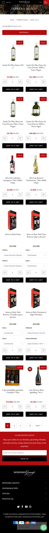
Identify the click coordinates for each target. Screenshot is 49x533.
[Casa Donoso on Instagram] (30, 507)
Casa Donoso (13, 514)
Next (38, 425)
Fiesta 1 (5, 250)
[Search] (40, 2)
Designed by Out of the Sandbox (29, 514)
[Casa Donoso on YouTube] (26, 507)
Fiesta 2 (5, 261)
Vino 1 (28, 250)
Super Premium (31, 339)
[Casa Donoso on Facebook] (22, 507)
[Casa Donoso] (24, 2)
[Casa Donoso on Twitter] (18, 507)
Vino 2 (28, 261)
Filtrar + (24, 32)
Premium (29, 328)
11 (30, 425)
